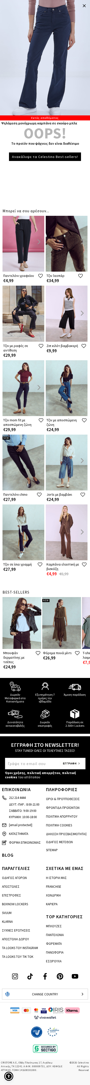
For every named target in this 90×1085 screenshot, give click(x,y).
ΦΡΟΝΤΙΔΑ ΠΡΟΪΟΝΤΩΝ (63, 808)
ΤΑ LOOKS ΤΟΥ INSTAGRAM (20, 948)
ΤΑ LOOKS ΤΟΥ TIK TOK (17, 957)
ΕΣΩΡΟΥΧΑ (54, 961)
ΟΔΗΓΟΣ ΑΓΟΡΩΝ (14, 878)
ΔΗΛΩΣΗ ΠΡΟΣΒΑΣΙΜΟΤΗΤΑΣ (66, 834)
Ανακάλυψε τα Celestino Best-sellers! (45, 156)
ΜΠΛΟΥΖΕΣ (54, 926)
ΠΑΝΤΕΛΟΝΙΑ (55, 935)
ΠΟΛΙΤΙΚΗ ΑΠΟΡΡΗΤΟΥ (62, 816)
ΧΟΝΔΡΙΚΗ (53, 895)
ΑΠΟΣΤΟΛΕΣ (11, 886)
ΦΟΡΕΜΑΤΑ (54, 944)
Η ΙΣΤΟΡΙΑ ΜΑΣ (56, 878)
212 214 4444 (17, 798)
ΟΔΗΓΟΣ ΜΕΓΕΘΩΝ (59, 842)
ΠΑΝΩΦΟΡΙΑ (55, 952)
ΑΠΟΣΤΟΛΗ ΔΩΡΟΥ (15, 939)
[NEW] (23, 489)
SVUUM (7, 913)
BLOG (8, 855)
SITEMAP (52, 850)
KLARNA (7, 922)
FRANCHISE (53, 886)
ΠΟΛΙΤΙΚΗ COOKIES (59, 825)
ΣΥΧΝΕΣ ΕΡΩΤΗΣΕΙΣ (16, 930)
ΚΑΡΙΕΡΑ (52, 904)
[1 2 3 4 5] (45, 60)
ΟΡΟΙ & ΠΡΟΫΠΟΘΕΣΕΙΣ (63, 799)
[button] (8, 1076)
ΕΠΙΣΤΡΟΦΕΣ (11, 895)
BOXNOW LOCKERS (15, 904)
